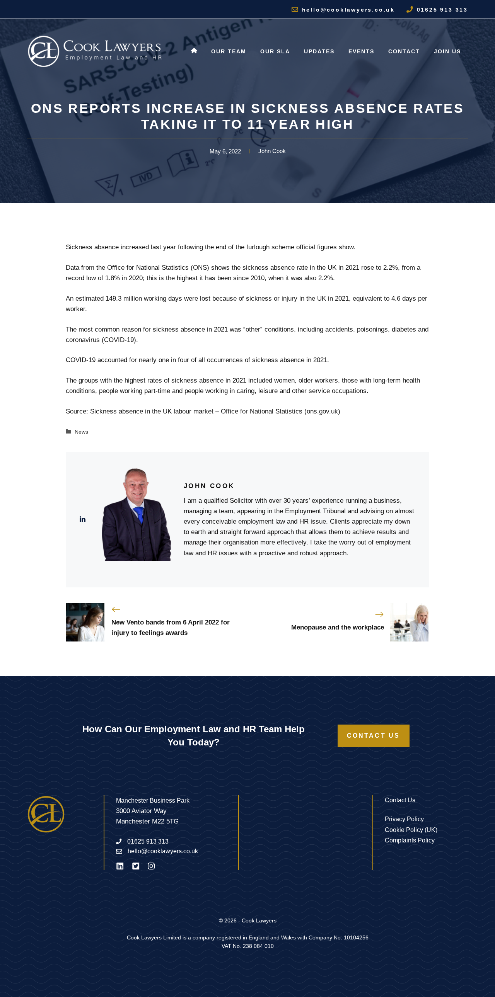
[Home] (194, 51)
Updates (319, 51)
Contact (404, 51)
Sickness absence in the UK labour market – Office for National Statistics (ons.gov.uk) (215, 411)
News (81, 432)
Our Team (228, 51)
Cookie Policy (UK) (411, 830)
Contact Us (373, 735)
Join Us (447, 51)
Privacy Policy (404, 819)
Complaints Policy (410, 840)
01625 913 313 (442, 10)
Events (361, 51)
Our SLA (275, 51)
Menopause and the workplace (337, 627)
